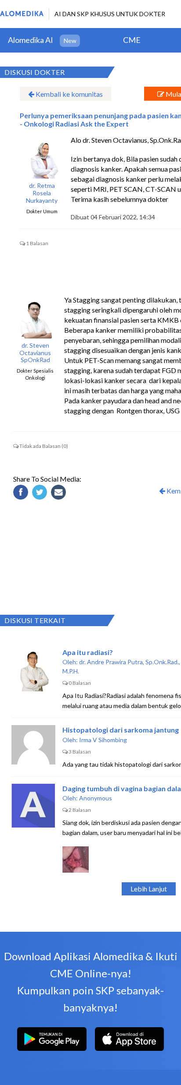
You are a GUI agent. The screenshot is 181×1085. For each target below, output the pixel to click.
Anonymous (95, 798)
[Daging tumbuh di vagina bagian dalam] (33, 806)
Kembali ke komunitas (68, 94)
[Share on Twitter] (41, 493)
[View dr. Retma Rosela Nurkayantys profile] (42, 157)
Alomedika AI (30, 40)
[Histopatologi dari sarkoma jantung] (33, 747)
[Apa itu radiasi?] (33, 669)
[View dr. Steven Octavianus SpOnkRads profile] (35, 316)
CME (132, 40)
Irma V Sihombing (103, 739)
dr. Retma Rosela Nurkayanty (42, 193)
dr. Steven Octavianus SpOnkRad (35, 353)
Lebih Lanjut (148, 888)
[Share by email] (60, 493)
